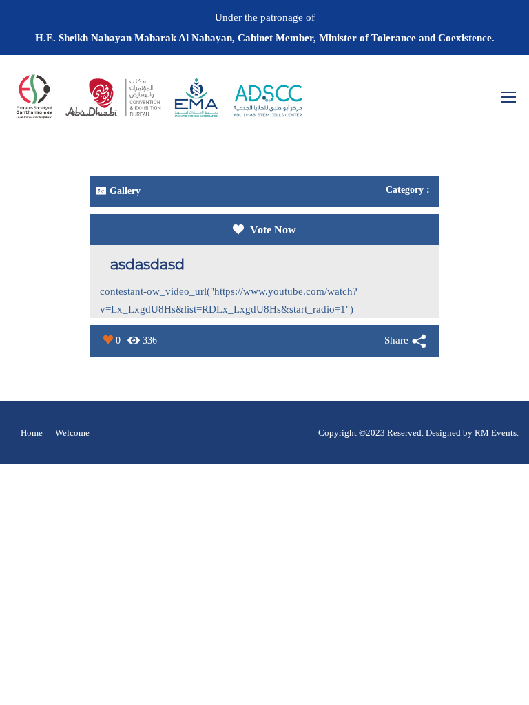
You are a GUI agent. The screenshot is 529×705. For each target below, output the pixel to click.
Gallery (125, 191)
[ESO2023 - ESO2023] (158, 103)
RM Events (496, 433)
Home (32, 433)
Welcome (72, 433)
